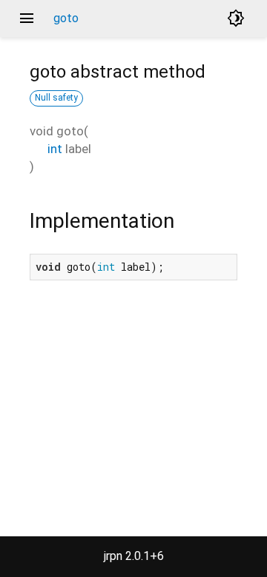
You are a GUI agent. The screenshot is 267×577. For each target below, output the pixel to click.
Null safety (56, 97)
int (54, 148)
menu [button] (27, 18)
